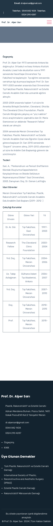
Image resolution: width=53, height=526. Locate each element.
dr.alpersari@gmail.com (31, 3)
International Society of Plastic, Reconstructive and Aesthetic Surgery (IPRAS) (24, 479)
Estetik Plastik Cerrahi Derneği (19, 488)
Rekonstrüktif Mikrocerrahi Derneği (22, 493)
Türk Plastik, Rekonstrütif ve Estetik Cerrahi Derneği (26, 468)
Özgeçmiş (9, 442)
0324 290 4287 (29, 14)
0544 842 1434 (29, 11)
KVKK (6, 447)
